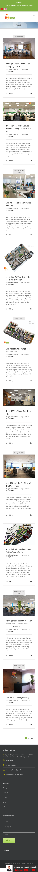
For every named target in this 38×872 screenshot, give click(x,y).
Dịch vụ (5, 792)
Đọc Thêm (9, 93)
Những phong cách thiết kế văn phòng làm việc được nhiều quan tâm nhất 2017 (19, 624)
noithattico (14, 69)
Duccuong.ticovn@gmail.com (14, 770)
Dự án (5, 797)
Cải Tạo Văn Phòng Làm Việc (18, 697)
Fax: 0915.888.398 (10, 765)
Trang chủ (6, 788)
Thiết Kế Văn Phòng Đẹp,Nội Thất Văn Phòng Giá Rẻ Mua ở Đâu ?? (18, 129)
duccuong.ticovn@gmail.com (24, 5)
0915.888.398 (9, 760)
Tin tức (12, 71)
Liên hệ (5, 807)
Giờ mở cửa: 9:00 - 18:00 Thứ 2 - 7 (15, 774)
